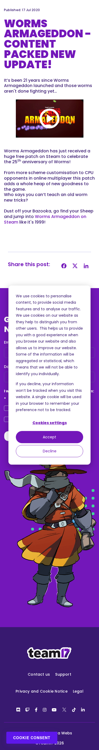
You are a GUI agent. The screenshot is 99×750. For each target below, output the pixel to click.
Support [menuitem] (63, 674)
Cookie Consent (31, 737)
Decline (49, 451)
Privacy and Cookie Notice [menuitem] (42, 691)
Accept (49, 437)
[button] (49, 118)
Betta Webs (61, 733)
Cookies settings (49, 423)
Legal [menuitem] (78, 691)
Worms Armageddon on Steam (45, 219)
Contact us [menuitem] (39, 674)
